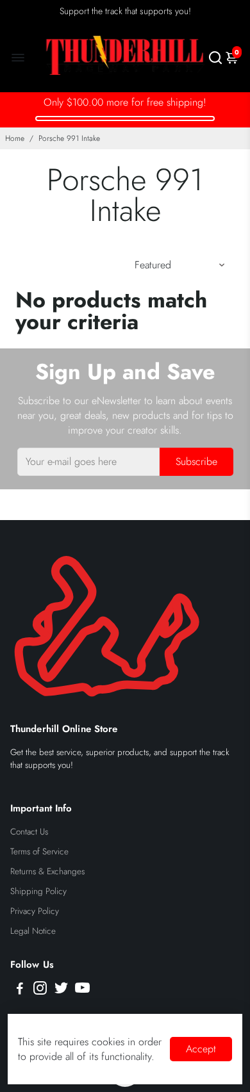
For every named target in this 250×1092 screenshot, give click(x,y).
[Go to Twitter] (61, 990)
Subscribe (196, 461)
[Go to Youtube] (82, 990)
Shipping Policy (38, 891)
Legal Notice (33, 931)
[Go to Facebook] (20, 990)
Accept (201, 1048)
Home (14, 138)
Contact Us (29, 832)
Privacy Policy (34, 911)
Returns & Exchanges (47, 871)
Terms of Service (39, 851)
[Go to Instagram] (40, 990)
